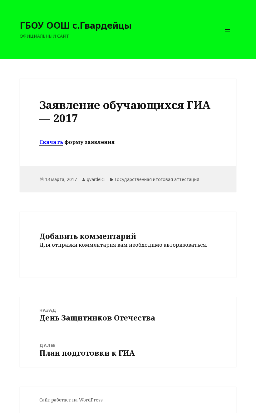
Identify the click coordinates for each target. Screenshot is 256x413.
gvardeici (96, 179)
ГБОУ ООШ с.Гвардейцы (76, 25)
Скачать (51, 141)
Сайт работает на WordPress (71, 400)
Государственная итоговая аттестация (157, 179)
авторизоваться (185, 244)
